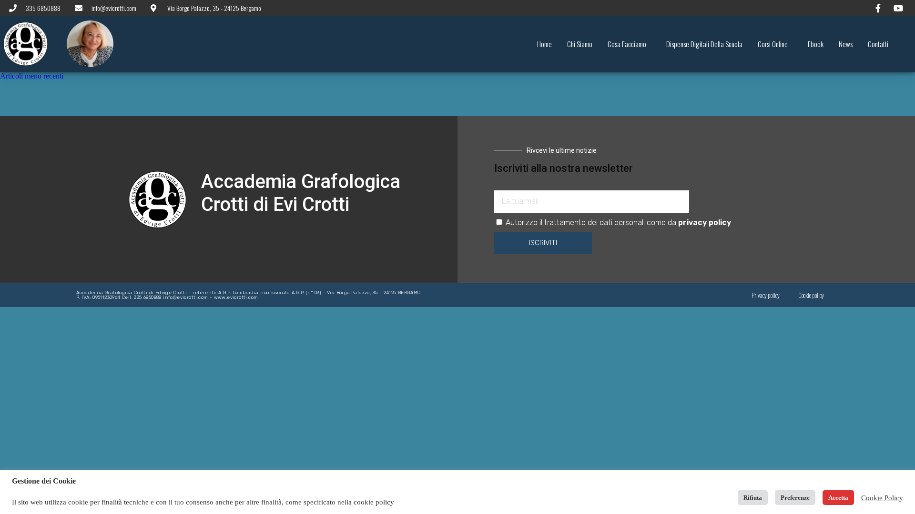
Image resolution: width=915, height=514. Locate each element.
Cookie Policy (882, 498)
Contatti (878, 44)
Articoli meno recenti (31, 76)
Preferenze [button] (795, 497)
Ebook (816, 44)
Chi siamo (579, 44)
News (846, 44)
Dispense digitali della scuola (704, 44)
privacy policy (704, 222)
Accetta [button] (838, 497)
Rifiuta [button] (752, 497)
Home (544, 44)
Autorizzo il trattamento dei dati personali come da (618, 222)
